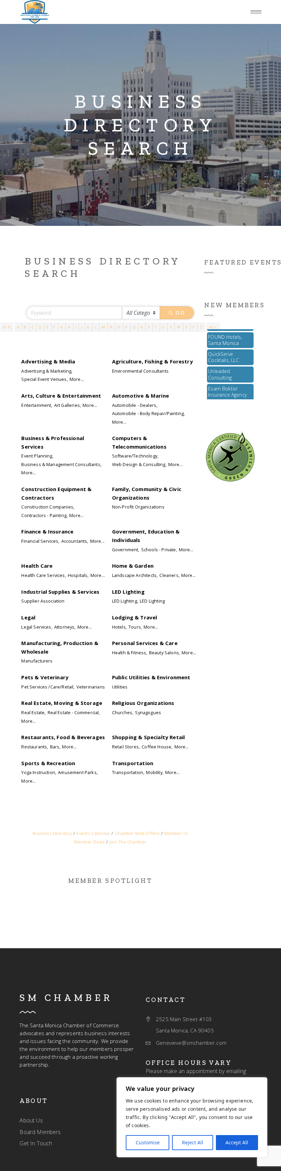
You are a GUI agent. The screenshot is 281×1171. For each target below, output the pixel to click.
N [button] (111, 327)
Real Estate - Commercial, (74, 712)
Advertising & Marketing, (46, 371)
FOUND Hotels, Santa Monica (225, 335)
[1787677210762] (230, 456)
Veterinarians (90, 687)
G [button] (61, 327)
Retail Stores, (126, 747)
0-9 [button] (7, 327)
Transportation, (128, 772)
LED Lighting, (125, 601)
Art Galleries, (67, 405)
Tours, (135, 627)
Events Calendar (93, 833)
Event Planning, (37, 456)
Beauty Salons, (164, 652)
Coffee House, (157, 747)
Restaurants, (34, 747)
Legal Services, (36, 627)
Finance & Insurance (47, 531)
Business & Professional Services (52, 442)
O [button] (119, 327)
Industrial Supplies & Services (60, 591)
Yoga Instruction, (38, 772)
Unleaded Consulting (220, 369)
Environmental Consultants (140, 371)
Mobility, (154, 772)
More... (77, 379)
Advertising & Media (48, 361)
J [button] (82, 327)
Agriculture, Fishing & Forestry (152, 361)
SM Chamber (66, 997)
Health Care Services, (43, 575)
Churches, (122, 712)
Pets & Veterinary (45, 677)
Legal (28, 617)
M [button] (103, 327)
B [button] (25, 327)
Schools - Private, (159, 549)
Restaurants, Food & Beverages (63, 737)
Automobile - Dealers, (134, 405)
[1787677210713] (35, 12)
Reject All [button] (192, 1142)
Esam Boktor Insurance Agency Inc (227, 389)
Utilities (119, 687)
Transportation (132, 763)
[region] (192, 1117)
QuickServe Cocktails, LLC (223, 352)
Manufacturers (36, 661)
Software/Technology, (135, 456)
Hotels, (119, 627)
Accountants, (74, 541)
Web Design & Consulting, (139, 464)
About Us (31, 1120)
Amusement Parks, (78, 772)
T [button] (156, 327)
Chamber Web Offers (137, 833)
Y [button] (193, 327)
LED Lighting (128, 591)
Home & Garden (133, 565)
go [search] (180, 312)
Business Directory (52, 833)
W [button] (179, 327)
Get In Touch (36, 1143)
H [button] (69, 327)
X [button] (186, 327)
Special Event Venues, (44, 379)
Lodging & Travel (134, 617)
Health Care (36, 565)
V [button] (171, 327)
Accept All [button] (236, 1142)
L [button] (96, 327)
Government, (125, 549)
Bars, (55, 747)
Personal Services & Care (145, 643)
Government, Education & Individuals (146, 535)
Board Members (40, 1132)
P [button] (126, 327)
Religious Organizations (143, 702)
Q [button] (134, 327)
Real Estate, (33, 712)
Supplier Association (42, 601)
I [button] (76, 327)
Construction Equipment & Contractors (56, 493)
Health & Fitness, (129, 652)
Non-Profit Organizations (138, 507)
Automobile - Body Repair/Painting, (148, 413)
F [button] (54, 327)
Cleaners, (169, 575)
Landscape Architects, (135, 575)
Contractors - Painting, (44, 515)
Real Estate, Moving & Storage (61, 702)
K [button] (88, 327)
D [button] (40, 327)
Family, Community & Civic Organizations (146, 493)
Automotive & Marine (140, 395)
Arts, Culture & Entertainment (61, 395)
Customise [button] (148, 1142)
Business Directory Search (141, 125)
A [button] (18, 327)
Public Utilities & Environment (151, 677)
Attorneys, (65, 627)
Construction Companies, (47, 507)
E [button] (47, 327)
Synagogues (148, 712)
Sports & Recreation (48, 763)
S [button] (149, 327)
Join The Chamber (128, 842)
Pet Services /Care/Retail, (47, 687)
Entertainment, (36, 405)
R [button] (142, 327)
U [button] (163, 327)
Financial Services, (40, 541)
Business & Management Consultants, (61, 464)
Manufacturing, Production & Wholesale (59, 647)
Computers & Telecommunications (139, 442)
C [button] (33, 327)
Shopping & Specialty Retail (148, 737)
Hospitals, (78, 575)
